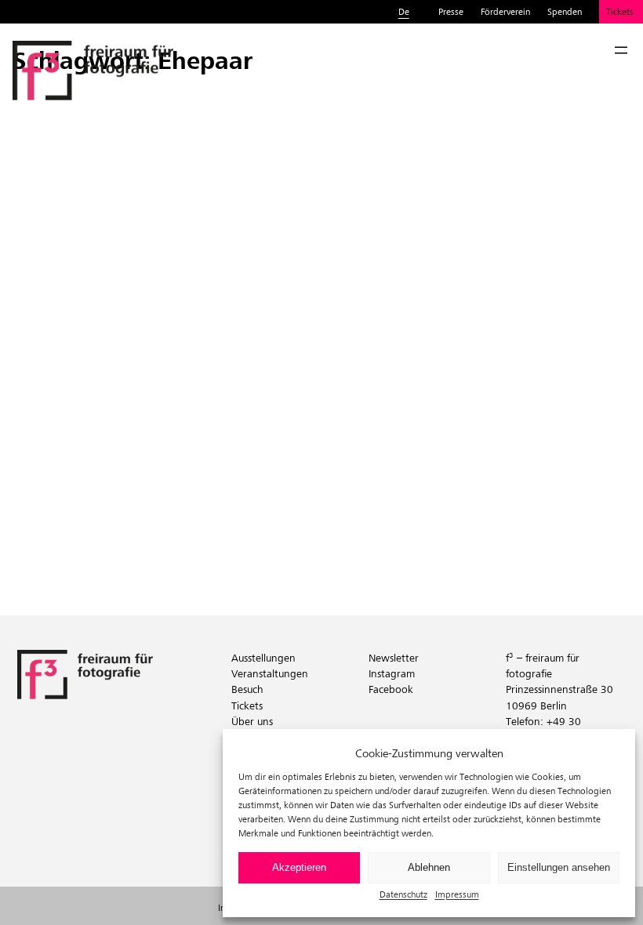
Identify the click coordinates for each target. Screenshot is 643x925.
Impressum (457, 894)
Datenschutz (403, 894)
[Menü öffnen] (621, 50)
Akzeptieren (299, 867)
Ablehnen (429, 867)
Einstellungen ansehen (558, 867)
